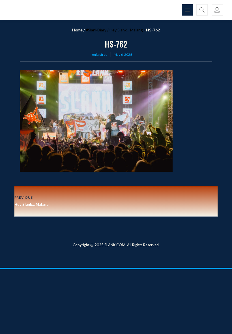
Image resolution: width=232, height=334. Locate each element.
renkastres (99, 54)
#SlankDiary (96, 29)
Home (77, 29)
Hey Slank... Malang (126, 29)
